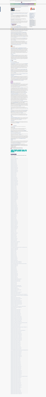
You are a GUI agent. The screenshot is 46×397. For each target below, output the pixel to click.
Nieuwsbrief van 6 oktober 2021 (14, 225)
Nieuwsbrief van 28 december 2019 (14, 260)
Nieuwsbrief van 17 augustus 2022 (14, 213)
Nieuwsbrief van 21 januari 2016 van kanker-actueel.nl (16, 317)
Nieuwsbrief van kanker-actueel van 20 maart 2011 (16, 390)
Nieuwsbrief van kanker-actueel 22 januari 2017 (15, 299)
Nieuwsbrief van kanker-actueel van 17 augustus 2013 (16, 356)
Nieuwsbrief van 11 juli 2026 (13, 159)
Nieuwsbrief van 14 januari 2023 (14, 206)
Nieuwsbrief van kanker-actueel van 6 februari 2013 (16, 367)
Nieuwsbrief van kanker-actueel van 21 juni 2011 (15, 388)
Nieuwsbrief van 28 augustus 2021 (14, 227)
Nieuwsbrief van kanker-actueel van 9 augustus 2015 (16, 323)
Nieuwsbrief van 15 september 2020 (14, 248)
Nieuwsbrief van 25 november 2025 (14, 168)
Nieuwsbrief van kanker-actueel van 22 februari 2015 (16, 331)
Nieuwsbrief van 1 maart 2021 (14, 237)
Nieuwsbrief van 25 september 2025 (14, 170)
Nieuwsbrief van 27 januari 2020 (14, 259)
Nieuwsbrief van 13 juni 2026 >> (32, 21)
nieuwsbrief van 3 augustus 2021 (14, 228)
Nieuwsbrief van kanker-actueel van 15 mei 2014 (15, 343)
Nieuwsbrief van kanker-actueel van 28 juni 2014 (15, 342)
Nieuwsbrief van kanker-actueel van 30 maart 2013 (16, 364)
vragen (14, 128)
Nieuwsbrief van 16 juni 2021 (14, 229)
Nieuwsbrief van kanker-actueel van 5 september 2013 (16, 355)
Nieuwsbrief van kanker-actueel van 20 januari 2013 (16, 368)
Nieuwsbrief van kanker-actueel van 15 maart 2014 (16, 346)
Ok (21, 2)
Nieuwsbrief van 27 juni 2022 (14, 215)
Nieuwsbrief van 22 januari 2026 (14, 166)
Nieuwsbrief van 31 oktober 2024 (14, 182)
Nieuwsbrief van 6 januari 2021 (14, 240)
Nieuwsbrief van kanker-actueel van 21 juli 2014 (15, 341)
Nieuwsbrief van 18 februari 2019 (14, 271)
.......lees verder (18, 86)
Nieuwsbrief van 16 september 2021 (14, 226)
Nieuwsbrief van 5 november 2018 (14, 275)
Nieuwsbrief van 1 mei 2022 (13, 217)
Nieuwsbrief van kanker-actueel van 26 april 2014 (16, 344)
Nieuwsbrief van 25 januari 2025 (14, 179)
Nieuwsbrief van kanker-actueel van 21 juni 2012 (15, 378)
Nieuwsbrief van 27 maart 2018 (14, 283)
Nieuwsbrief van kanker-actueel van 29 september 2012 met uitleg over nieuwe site (19, 376)
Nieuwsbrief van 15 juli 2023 (13, 200)
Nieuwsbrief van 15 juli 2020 (13, 250)
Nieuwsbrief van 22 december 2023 (14, 193)
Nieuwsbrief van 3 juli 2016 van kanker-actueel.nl (16, 309)
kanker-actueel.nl (33, 18)
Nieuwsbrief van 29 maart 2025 (14, 177)
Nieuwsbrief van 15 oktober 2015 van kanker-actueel (16, 320)
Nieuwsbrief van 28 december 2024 (14, 180)
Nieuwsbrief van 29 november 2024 (14, 181)
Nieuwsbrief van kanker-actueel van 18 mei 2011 (15, 389)
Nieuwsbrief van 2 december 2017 (14, 287)
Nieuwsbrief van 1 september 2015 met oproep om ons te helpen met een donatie (19, 322)
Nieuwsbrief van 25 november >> (32, 25)
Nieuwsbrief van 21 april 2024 (14, 189)
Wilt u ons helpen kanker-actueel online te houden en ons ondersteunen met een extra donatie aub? (19, 247)
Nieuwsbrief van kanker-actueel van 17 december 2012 (16, 370)
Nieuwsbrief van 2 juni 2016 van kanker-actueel (15, 310)
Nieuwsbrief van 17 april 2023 (14, 203)
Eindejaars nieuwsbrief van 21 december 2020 (15, 241)
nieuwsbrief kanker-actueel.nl (32, 13)
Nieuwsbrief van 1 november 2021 (14, 224)
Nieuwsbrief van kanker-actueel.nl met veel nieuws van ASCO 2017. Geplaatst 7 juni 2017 (19, 294)
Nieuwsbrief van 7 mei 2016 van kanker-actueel (15, 311)
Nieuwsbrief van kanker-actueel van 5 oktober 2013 (16, 354)
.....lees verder (25, 43)
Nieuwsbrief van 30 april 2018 (14, 282)
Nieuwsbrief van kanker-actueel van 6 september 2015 (16, 321)
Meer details (24, 2)
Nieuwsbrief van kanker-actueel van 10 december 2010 (16, 392)
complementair (31, 17)
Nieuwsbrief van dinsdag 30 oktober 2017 (15, 288)
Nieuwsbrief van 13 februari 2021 (14, 238)
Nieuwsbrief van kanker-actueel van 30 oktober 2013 (16, 353)
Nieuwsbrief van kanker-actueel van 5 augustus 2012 (16, 377)
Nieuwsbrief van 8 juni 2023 (13, 201)
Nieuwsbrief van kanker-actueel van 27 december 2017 (16, 286)
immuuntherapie (32, 15)
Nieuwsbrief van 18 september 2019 (14, 264)
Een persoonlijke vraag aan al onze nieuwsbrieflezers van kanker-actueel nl (18, 306)
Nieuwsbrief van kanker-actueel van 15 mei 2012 (15, 379)
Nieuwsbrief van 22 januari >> (32, 24)
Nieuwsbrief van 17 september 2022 (14, 212)
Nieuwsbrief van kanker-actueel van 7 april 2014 (15, 345)
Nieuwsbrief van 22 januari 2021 (14, 239)
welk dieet (22, 87)
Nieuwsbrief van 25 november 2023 (14, 194)
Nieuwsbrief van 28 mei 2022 (14, 216)
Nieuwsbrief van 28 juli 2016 (13, 308)
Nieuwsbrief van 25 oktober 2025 (14, 169)
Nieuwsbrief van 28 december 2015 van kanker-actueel (16, 318)
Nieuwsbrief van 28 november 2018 (14, 274)
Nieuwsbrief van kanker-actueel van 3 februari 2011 (16, 391)
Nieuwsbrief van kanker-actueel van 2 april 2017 (15, 297)
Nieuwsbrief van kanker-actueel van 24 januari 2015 (16, 332)
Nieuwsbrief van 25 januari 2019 (14, 272)
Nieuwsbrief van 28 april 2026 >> (32, 22)
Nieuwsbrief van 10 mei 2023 (14, 202)
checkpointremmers (31, 16)
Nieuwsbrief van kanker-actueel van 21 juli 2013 (15, 357)
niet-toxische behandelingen (32, 14)
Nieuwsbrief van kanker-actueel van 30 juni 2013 (15, 358)
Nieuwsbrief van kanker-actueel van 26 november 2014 (16, 334)
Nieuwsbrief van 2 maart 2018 (14, 284)
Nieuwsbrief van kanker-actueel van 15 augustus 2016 (16, 307)
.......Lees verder (21, 112)
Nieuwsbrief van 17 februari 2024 (14, 191)
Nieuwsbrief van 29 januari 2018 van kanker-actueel (16, 285)
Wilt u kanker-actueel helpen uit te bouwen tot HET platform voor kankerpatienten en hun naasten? (19, 295)
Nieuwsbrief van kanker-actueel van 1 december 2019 (16, 261)
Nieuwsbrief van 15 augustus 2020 (14, 249)
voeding (30, 18)
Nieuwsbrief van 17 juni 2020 (14, 252)
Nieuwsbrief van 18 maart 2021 (14, 236)
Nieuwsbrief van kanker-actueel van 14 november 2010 (16, 393)
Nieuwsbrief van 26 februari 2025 (14, 178)
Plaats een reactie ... (13, 154)
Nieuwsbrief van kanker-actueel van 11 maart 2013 (16, 365)
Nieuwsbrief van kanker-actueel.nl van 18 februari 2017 (16, 298)
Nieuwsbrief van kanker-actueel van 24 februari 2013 (16, 366)
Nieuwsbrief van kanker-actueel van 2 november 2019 (16, 262)
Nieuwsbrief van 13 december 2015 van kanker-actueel (16, 319)
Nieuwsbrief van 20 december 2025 (14, 167)
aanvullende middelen (31, 17)
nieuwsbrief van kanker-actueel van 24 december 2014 (16, 333)
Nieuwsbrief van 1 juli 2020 (13, 251)
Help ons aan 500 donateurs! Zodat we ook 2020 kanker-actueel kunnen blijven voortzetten (19, 263)
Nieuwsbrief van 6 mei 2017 (13, 296)
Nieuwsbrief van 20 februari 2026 (14, 165)
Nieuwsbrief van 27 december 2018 (14, 273)
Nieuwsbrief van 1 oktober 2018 (14, 276)
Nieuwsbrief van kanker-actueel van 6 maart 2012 (16, 381)
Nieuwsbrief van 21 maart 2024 (14, 190)
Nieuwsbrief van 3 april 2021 (13, 235)
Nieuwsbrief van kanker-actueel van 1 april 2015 (15, 329)
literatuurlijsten (31, 14)
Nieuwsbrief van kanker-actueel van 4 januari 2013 (16, 369)
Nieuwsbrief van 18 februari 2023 (14, 205)
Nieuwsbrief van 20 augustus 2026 (14, 158)
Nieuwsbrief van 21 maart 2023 (14, 204)
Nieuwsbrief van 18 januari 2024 (14, 192)
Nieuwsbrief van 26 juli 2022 (13, 214)
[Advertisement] (32, 36)
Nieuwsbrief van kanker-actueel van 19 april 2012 (16, 380)
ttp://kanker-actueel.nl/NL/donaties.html (15, 144)
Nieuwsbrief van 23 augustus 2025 (14, 171)
